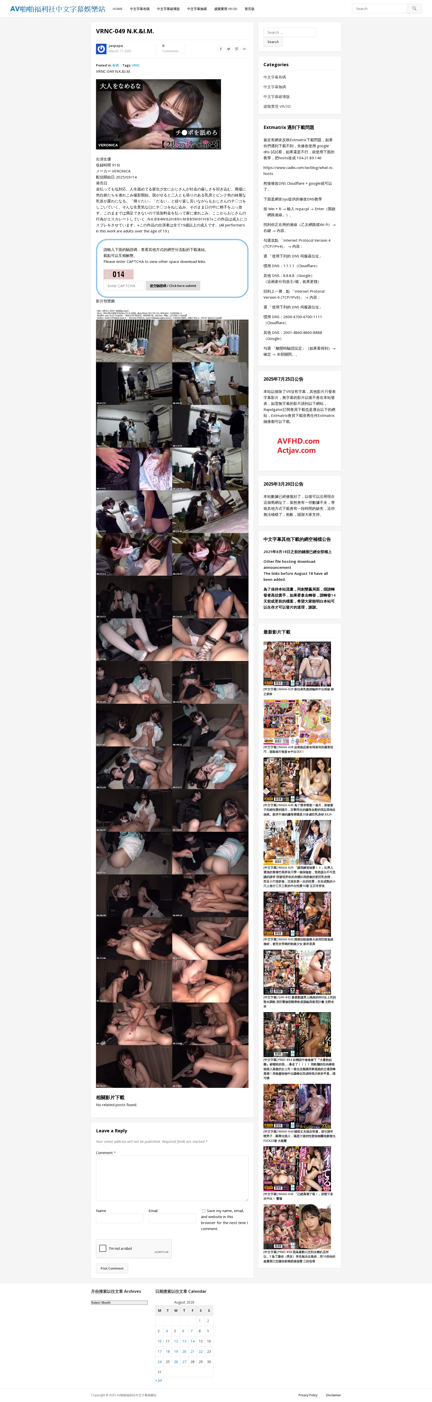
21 (192, 1351)
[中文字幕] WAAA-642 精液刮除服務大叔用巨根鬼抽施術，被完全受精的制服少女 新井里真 (298, 941)
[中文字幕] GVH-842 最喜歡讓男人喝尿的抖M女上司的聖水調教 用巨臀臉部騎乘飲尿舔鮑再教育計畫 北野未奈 (300, 1002)
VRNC (136, 65)
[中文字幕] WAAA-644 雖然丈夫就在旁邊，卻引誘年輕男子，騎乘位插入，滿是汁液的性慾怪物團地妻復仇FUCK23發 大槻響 (300, 1136)
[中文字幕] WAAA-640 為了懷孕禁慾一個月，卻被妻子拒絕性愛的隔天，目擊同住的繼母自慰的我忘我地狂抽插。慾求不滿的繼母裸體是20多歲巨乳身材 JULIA (300, 809)
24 (160, 1361)
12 (176, 1341)
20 (184, 1351)
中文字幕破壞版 (168, 8)
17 (160, 1351)
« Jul (158, 1380)
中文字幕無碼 (197, 8)
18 (168, 1351)
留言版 (249, 8)
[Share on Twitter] (228, 48)
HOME (117, 8)
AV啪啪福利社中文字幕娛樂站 (136, 1395)
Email (153, 1210)
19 (176, 1351)
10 (160, 1341)
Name (101, 1210)
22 (201, 1351)
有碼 (115, 65)
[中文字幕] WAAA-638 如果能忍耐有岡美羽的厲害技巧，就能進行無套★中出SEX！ (298, 749)
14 (192, 1341)
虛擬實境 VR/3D (225, 8)
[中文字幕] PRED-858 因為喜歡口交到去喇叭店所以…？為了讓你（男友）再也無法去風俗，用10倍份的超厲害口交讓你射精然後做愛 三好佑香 (299, 1256)
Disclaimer (333, 1395)
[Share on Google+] (244, 48)
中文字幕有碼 (140, 8)
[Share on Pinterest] (236, 48)
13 (184, 1341)
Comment (106, 1152)
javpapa (116, 45)
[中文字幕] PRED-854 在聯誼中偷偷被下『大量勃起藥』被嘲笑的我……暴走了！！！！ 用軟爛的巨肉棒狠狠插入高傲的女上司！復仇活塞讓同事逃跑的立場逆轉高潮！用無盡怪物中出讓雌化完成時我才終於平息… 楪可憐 (300, 1069)
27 (184, 1361)
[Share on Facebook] (220, 48)
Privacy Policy (308, 1395)
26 (176, 1361)
